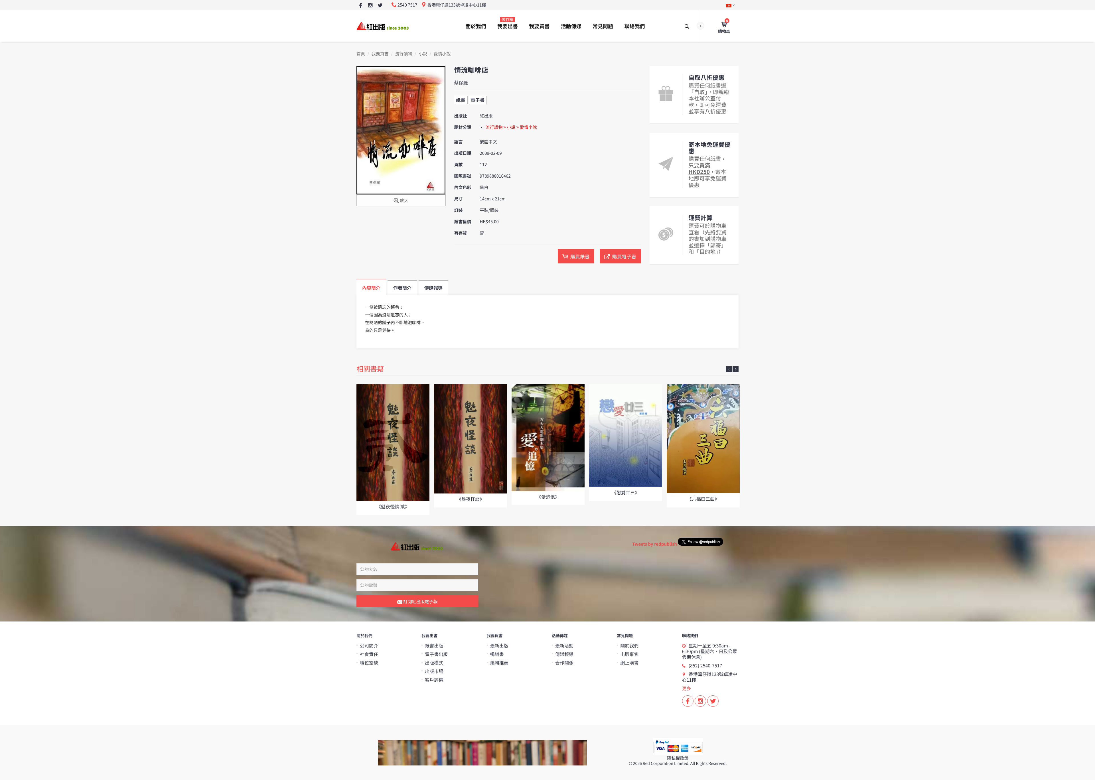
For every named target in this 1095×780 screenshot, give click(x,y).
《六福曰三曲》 (703, 498)
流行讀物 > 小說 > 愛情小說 (511, 127)
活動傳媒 (571, 26)
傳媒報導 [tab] (433, 287)
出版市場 (434, 671)
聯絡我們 (634, 26)
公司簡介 (369, 645)
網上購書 (629, 662)
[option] (393, 449)
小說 (423, 54)
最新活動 (564, 645)
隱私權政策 (677, 758)
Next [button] (736, 369)
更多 (686, 688)
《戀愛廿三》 (625, 492)
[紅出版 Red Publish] (382, 26)
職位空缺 (369, 662)
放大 (403, 201)
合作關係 (564, 662)
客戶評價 (434, 679)
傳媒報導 (564, 654)
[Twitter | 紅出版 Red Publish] (380, 5)
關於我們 (476, 26)
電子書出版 (436, 654)
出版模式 (434, 662)
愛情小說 (442, 54)
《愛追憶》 (548, 496)
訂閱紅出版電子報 (419, 601)
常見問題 (603, 26)
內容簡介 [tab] (371, 287)
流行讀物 (403, 54)
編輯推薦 (499, 662)
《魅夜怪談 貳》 (392, 506)
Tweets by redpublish (654, 544)
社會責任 (369, 654)
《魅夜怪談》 (470, 498)
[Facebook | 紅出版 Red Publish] (360, 5)
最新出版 (499, 645)
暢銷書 (497, 654)
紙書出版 (434, 645)
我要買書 (539, 26)
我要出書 (507, 23)
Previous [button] (729, 369)
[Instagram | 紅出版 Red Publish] (370, 5)
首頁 (360, 54)
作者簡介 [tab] (402, 287)
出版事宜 (629, 654)
